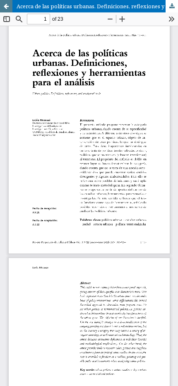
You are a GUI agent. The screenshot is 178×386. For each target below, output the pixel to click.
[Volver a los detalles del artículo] (6, 6)
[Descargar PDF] (172, 6)
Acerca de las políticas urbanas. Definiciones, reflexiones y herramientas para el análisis (97, 6)
